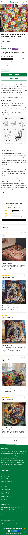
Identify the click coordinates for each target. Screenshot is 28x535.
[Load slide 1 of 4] (16, 31)
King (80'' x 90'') (20, 62)
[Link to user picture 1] (14, 250)
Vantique (12, 533)
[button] (23, 2)
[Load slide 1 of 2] (13, 31)
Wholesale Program (6, 496)
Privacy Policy (4, 486)
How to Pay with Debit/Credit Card (6, 493)
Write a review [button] (14, 220)
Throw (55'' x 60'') (7, 59)
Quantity (3, 68)
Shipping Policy (5, 474)
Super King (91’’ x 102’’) (8, 65)
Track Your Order (5, 484)
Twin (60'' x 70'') (20, 59)
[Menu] (1, 2)
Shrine (20, 533)
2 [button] (12, 440)
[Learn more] (25, 52)
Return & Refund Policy (7, 481)
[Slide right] (26, 18)
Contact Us (4, 499)
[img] (5, 233)
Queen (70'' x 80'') (7, 62)
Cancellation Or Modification (5, 477)
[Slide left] (2, 18)
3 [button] (14, 440)
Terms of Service (5, 489)
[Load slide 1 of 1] (12, 31)
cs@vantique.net (8, 520)
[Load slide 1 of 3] (14, 31)
